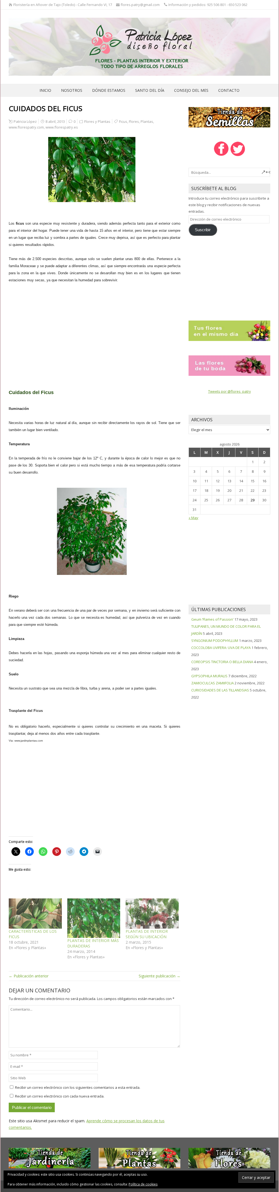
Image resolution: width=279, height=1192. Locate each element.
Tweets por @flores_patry (229, 391)
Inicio (45, 90)
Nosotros (71, 90)
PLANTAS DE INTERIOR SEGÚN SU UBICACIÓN (147, 934)
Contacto (228, 90)
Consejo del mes (191, 90)
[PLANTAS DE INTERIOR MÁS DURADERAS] (93, 918)
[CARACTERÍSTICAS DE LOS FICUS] (35, 913)
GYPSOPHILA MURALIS (209, 675)
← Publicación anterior (28, 975)
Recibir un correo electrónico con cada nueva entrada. (59, 1096)
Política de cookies (143, 1184)
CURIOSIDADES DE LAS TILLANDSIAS (220, 690)
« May (193, 517)
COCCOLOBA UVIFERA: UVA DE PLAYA (221, 647)
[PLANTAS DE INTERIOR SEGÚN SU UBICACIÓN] (152, 913)
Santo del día (149, 90)
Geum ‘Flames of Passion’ (212, 619)
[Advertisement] (94, 328)
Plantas (147, 121)
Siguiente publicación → (159, 975)
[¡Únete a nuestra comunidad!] (221, 155)
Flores (134, 121)
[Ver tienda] (229, 116)
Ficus (123, 121)
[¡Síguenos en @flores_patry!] (238, 155)
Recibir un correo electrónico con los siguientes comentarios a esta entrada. (77, 1087)
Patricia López (25, 121)
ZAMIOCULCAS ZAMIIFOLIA (212, 683)
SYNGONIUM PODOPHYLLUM (214, 640)
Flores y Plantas (97, 121)
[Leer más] (229, 330)
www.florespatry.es (62, 127)
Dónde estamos (108, 90)
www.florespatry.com (26, 127)
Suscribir (203, 230)
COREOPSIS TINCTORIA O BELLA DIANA (222, 661)
